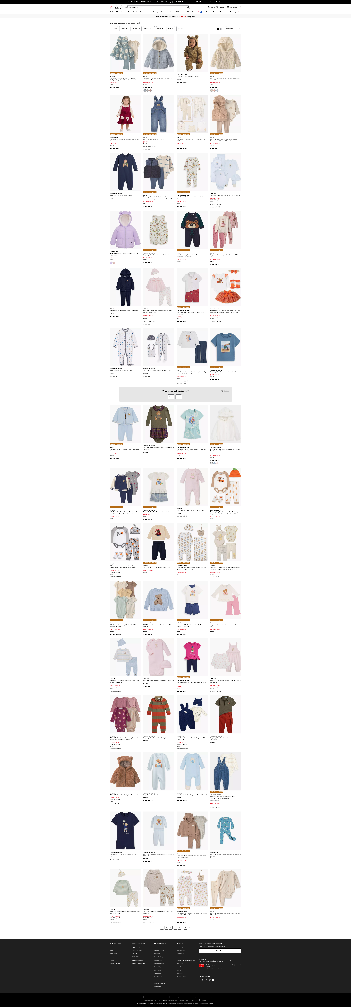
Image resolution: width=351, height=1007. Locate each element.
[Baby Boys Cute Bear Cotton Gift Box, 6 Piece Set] (225, 172)
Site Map (179, 970)
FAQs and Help (114, 947)
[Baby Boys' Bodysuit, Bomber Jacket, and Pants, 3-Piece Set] (125, 424)
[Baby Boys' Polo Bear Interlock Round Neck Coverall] (192, 172)
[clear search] (188, 7)
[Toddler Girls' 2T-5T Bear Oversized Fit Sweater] (158, 600)
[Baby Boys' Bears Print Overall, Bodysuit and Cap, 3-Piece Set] (192, 714)
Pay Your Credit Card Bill (138, 963)
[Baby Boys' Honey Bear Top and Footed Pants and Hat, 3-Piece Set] (125, 888)
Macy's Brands (158, 960)
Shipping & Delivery (115, 963)
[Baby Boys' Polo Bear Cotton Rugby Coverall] (158, 714)
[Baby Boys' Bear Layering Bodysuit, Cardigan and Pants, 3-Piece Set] (192, 831)
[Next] (138, 53)
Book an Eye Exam (159, 980)
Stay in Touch (157, 970)
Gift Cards (134, 953)
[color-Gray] (147, 90)
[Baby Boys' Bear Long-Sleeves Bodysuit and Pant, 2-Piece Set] (225, 888)
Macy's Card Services (137, 960)
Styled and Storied (181, 976)
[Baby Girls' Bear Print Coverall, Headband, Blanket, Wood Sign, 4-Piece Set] (192, 888)
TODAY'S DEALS (133, 2)
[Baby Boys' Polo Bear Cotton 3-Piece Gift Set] (158, 347)
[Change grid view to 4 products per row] (218, 29)
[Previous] (112, 53)
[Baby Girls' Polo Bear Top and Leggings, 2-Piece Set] (192, 657)
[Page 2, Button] (189, 928)
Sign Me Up (220, 950)
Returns (112, 960)
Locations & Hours (159, 950)
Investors (179, 957)
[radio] (144, 90)
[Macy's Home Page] (116, 7)
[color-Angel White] (211, 463)
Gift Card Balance (136, 957)
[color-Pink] (150, 90)
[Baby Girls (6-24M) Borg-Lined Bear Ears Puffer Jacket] (125, 230)
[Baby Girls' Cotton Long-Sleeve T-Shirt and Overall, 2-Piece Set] (225, 657)
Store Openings (158, 976)
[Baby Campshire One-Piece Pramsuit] (192, 53)
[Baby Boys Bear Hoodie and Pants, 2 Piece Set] (125, 287)
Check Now (220, 968)
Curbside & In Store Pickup (161, 947)
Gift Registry (157, 986)
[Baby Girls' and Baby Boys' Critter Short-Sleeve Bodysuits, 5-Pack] (125, 600)
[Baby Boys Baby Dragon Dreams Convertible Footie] (225, 831)
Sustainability (180, 973)
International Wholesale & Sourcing (186, 960)
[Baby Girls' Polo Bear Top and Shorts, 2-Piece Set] (158, 487)
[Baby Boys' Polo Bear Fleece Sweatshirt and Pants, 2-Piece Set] (158, 831)
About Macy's (180, 947)
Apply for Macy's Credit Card (139, 947)
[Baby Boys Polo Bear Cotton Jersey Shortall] (125, 831)
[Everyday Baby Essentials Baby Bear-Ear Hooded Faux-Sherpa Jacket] (225, 424)
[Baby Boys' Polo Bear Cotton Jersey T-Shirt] (225, 347)
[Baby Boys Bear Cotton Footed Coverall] (125, 347)
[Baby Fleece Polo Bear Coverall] (158, 771)
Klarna (111, 950)
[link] (125, 81)
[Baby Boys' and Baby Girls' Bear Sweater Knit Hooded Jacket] (158, 53)
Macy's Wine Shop (159, 963)
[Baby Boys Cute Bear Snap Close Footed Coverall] (192, 771)
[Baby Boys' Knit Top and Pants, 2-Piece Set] (158, 542)
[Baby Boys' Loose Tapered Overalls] (158, 114)
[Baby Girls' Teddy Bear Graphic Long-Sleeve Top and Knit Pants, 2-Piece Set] (192, 347)
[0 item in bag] (240, 7)
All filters (226, 391)
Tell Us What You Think (160, 983)
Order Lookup (113, 953)
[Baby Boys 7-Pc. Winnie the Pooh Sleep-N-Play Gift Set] (192, 114)
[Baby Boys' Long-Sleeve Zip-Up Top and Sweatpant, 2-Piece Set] (192, 230)
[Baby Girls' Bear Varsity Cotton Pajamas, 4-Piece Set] (225, 230)
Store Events (157, 973)
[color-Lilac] (111, 263)
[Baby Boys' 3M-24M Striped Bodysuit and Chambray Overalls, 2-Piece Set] (225, 771)
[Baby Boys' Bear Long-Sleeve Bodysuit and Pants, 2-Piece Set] (158, 888)
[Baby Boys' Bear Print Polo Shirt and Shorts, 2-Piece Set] (192, 287)
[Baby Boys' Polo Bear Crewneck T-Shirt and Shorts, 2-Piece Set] (192, 600)
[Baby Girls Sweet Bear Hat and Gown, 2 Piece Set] (158, 657)
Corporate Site (180, 953)
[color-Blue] (145, 90)
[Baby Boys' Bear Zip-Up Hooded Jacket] (125, 771)
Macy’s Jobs (180, 963)
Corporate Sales (181, 950)
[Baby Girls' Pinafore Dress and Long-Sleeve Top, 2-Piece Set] (125, 114)
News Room (180, 966)
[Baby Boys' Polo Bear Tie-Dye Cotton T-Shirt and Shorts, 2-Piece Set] (192, 424)
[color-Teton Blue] (214, 463)
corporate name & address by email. (204, 1003)
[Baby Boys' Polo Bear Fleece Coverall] (125, 172)
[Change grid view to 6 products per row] (221, 29)
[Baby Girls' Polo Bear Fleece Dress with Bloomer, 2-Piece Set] (158, 424)
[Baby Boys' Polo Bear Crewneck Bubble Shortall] (158, 230)
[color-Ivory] (211, 90)
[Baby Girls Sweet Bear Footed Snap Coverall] (192, 487)
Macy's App (157, 953)
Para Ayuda (113, 957)
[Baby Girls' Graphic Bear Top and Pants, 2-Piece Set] (225, 600)
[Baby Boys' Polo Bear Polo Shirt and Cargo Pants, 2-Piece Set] (225, 714)
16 (185, 927)
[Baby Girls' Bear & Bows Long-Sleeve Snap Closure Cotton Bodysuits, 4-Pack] (125, 714)
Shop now (191, 16)
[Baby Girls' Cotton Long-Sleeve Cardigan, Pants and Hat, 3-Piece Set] (158, 287)
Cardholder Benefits (137, 950)
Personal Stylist (158, 966)
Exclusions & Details (211, 968)
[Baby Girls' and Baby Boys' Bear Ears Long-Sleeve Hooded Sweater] (225, 53)
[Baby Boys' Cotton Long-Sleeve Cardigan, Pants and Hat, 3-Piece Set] (125, 657)
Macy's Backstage (159, 957)
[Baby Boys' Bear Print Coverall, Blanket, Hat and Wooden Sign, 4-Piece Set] (192, 542)
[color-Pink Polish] (217, 463)
